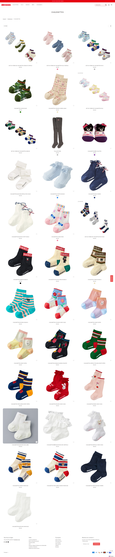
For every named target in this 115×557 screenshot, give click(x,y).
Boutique (57, 546)
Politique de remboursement (34, 548)
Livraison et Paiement (33, 539)
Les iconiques (58, 542)
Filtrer (5, 26)
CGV (30, 544)
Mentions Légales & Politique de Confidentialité (37, 545)
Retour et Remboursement (34, 541)
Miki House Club (58, 541)
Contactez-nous (17, 539)
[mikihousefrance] (6, 4)
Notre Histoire (58, 539)
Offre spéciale (58, 544)
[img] (4, 542)
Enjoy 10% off (111, 278)
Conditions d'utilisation (33, 546)
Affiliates (57, 545)
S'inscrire (96, 543)
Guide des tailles (32, 542)
